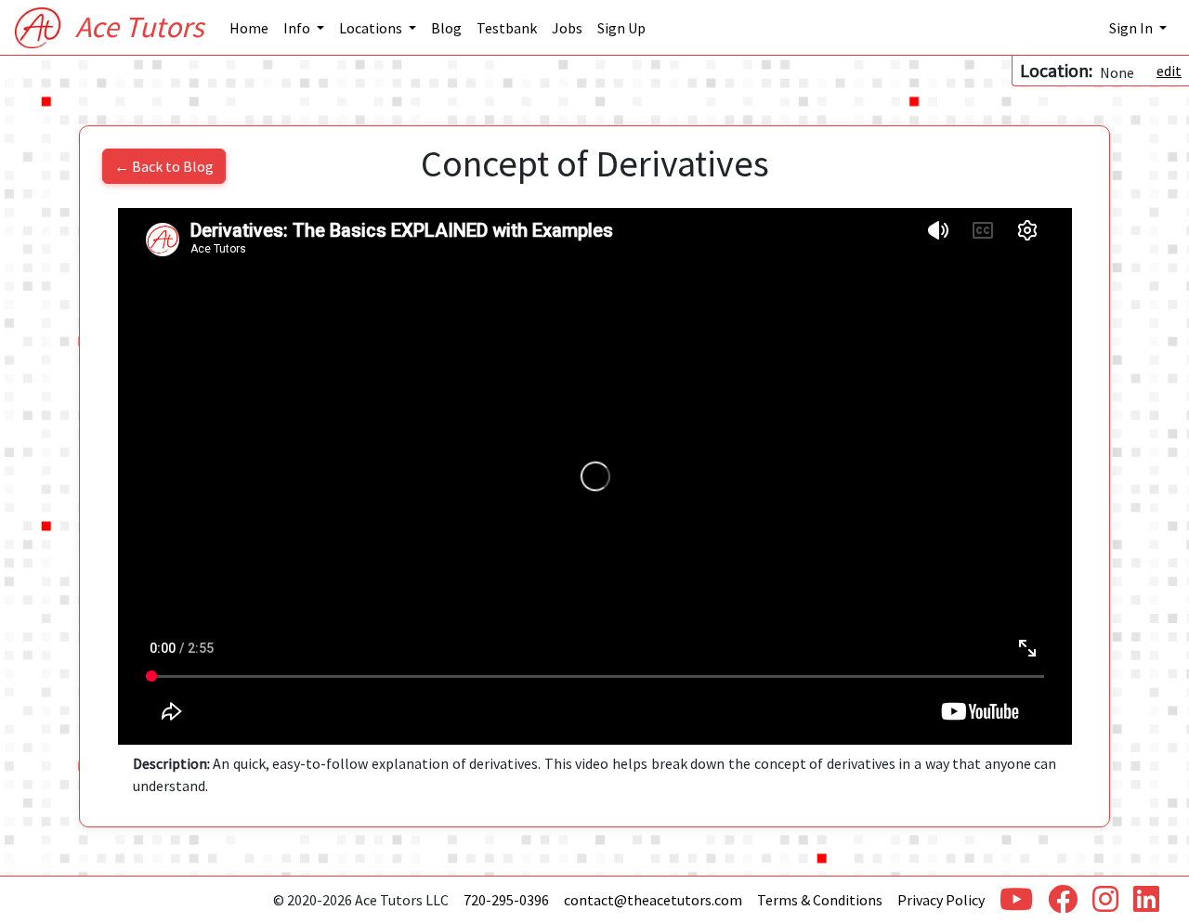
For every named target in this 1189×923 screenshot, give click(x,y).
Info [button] (298, 28)
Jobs (567, 28)
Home (248, 28)
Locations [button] (372, 28)
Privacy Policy (941, 899)
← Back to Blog (164, 166)
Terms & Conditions (819, 899)
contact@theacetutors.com (653, 899)
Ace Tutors (139, 27)
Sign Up (621, 28)
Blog (446, 28)
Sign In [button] (1132, 28)
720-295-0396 (506, 899)
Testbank (507, 28)
